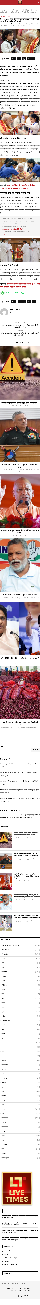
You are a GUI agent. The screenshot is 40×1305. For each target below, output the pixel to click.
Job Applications (15, 1290)
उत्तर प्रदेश (21, 972)
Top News (14, 10)
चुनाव (21, 1012)
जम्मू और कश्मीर (21, 1020)
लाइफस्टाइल (21, 1118)
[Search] (38, 2)
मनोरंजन (21, 1082)
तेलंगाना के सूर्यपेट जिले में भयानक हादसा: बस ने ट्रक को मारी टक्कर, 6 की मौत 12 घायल (26, 834)
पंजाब (21, 1051)
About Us (10, 1288)
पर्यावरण (21, 1060)
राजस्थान (21, 1100)
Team (19, 1288)
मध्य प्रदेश (21, 1078)
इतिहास (21, 967)
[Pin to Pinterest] (29, 58)
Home (2, 10)
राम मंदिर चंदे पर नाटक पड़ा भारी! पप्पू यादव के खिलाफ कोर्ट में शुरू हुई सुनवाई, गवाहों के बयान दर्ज (27, 896)
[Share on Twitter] (24, 58)
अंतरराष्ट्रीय (21, 954)
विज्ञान (21, 1131)
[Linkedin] (21, 1296)
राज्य (21, 1105)
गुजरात (21, 1003)
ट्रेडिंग (21, 1034)
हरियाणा (21, 1153)
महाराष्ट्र (21, 1087)
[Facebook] (12, 1296)
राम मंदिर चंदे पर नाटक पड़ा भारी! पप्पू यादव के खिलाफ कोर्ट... (20, 595)
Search (3, 746)
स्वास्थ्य (21, 1149)
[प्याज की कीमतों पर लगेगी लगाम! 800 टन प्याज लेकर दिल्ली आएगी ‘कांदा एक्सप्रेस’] (20, 692)
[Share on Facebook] (19, 58)
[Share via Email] (33, 58)
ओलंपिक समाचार (21, 985)
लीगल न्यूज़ (21, 1122)
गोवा (21, 1007)
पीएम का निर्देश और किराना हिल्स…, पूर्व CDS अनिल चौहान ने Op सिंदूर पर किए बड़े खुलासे (26, 854)
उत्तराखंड (21, 976)
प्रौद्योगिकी (21, 1069)
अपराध (21, 958)
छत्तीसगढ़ (21, 1016)
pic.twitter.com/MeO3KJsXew (13, 229)
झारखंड (21, 1025)
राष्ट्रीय (21, 1109)
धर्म (21, 1047)
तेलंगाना (21, 1038)
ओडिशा (21, 981)
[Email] (28, 1296)
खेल (21, 998)
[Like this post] (14, 58)
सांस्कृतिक (21, 1144)
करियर (21, 989)
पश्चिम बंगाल (21, 1065)
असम (21, 963)
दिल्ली (21, 1043)
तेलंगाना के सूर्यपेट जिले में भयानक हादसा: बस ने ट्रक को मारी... (20, 403)
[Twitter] (15, 1296)
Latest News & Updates (21, 945)
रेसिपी (21, 1113)
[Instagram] (18, 1296)
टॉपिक (21, 1029)
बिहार (21, 1074)
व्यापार (21, 1135)
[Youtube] (25, 1296)
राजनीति (21, 1096)
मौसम (21, 1091)
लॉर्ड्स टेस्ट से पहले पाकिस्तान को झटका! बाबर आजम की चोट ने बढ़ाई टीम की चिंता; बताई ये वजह (27, 916)
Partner (27, 1290)
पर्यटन (21, 1056)
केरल (21, 994)
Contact (27, 1288)
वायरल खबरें (21, 1127)
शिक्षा (21, 1140)
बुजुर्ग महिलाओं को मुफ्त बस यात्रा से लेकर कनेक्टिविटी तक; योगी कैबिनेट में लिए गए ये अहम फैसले (26, 876)
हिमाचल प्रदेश (21, 1158)
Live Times (11, 24)
